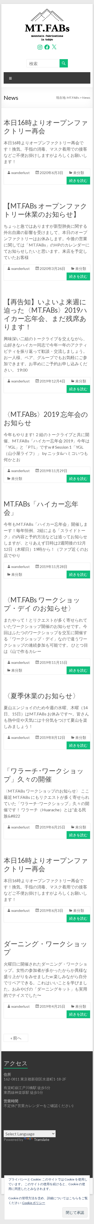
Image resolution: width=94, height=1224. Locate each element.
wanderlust (20, 172)
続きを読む (78, 180)
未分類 (78, 172)
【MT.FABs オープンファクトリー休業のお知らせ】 (45, 210)
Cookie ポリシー (33, 1203)
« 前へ (15, 1037)
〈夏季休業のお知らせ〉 (41, 695)
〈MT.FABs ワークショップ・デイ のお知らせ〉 (42, 604)
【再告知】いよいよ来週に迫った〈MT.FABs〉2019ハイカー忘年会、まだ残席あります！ (45, 314)
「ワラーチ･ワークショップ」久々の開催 (44, 774)
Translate (41, 1139)
